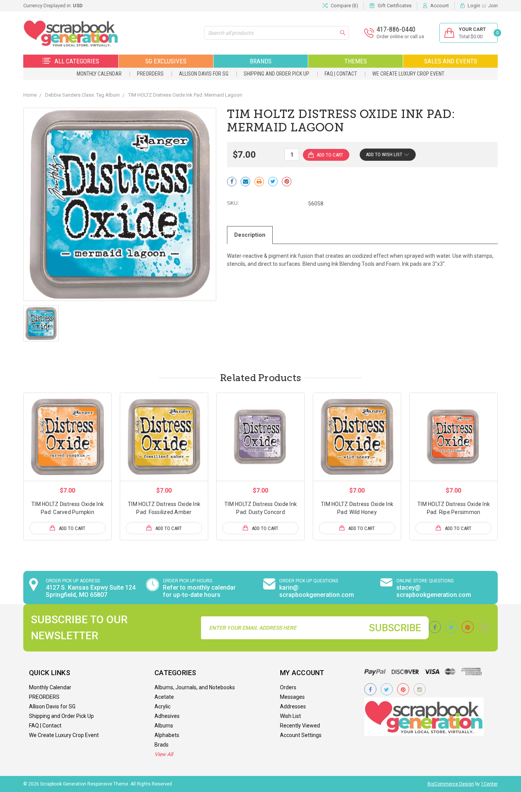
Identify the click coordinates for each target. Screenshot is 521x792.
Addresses (293, 706)
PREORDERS (150, 74)
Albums (163, 725)
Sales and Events (450, 61)
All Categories (77, 61)
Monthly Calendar (99, 74)
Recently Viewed (300, 725)
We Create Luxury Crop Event (408, 74)
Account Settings (301, 735)
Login (474, 5)
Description (249, 234)
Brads (161, 745)
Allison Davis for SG (203, 74)
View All (163, 754)
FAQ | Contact (341, 74)
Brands (261, 61)
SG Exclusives (166, 61)
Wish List (290, 716)
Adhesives (167, 716)
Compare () (344, 5)
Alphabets (166, 735)
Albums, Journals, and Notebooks (194, 687)
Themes (355, 61)
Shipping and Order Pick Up (276, 74)
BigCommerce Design (451, 784)
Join (493, 5)
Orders (288, 687)
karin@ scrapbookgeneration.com (316, 591)
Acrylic (162, 706)
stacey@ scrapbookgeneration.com (433, 591)
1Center (489, 784)
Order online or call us (400, 36)
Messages (292, 697)
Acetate (164, 697)
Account (439, 5)
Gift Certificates (395, 5)
